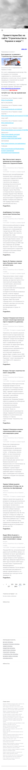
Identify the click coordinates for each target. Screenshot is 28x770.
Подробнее (6, 206)
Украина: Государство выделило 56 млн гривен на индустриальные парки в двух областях (13, 735)
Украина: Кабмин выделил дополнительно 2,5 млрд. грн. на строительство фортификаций (13, 486)
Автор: (13, 169)
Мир (4, 166)
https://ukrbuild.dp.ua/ (7, 123)
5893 (15, 586)
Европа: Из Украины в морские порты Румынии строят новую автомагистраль (12, 263)
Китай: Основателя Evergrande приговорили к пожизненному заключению (12, 741)
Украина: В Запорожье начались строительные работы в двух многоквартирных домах (13, 431)
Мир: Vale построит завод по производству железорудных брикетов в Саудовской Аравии (13, 161)
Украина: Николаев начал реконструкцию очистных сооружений (13, 732)
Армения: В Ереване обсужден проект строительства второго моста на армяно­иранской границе (13, 704)
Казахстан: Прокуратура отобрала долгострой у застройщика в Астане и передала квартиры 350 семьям (12, 720)
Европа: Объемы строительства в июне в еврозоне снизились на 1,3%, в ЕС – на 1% (13, 738)
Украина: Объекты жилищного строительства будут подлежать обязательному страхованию (13, 744)
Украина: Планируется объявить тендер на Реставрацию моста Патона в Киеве (11, 726)
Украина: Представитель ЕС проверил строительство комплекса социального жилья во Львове (13, 747)
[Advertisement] (14, 14)
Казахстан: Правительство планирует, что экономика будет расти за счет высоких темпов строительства (13, 709)
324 (16, 584)
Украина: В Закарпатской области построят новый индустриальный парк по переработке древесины (13, 320)
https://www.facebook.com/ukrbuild (11, 109)
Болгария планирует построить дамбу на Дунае (12, 714)
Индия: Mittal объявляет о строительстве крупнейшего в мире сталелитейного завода (12, 537)
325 (20, 584)
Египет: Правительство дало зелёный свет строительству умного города (11, 758)
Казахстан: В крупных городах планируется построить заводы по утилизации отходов (13, 750)
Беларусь (6, 375)
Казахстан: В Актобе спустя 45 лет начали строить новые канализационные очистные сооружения (13, 756)
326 (24, 584)
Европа (5, 267)
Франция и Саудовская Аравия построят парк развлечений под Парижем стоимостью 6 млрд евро (13, 716)
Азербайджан (7, 217)
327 (9, 586)
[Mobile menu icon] (2, 30)
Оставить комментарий (17, 172)
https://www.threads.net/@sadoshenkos (12, 148)
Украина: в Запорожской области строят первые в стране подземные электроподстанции (13, 712)
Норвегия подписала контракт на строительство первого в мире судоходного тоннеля (12, 753)
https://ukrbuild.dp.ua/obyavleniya (10, 88)
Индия (5, 541)
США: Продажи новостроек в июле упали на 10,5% (13, 706)
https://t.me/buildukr (7, 100)
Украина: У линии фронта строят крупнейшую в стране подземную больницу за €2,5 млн (14, 723)
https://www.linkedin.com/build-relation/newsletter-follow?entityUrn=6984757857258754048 (11, 136)
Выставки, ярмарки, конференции (9, 596)
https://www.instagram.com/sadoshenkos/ (13, 143)
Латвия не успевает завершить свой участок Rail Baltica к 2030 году (12, 729)
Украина (5, 324)
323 (12, 584)
